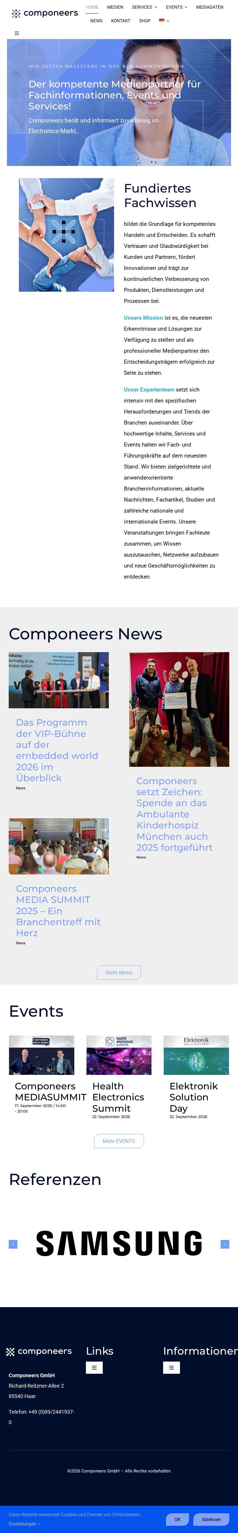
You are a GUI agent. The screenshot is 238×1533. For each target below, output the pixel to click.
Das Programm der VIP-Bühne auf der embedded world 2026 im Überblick (58, 680)
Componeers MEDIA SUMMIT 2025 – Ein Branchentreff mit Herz (58, 846)
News (21, 788)
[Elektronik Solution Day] (196, 1041)
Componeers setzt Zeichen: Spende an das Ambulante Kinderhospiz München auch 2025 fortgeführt (179, 709)
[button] (13, 1244)
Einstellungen (23, 1524)
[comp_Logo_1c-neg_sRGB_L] (39, 1347)
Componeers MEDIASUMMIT (50, 1091)
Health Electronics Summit (118, 1097)
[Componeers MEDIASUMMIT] (41, 1041)
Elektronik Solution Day (194, 1097)
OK (177, 1519)
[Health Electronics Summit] (119, 1041)
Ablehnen (211, 1519)
